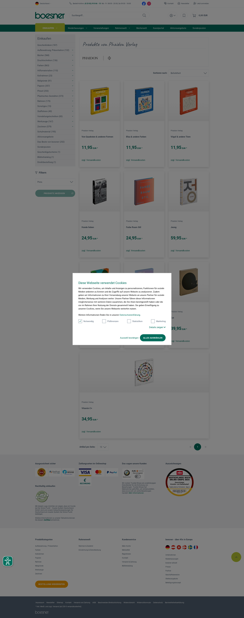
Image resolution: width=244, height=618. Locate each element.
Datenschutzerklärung (130, 315)
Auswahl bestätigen (129, 338)
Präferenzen (112, 321)
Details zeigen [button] (156, 327)
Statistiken (137, 321)
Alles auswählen (152, 338)
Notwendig (88, 321)
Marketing (161, 321)
